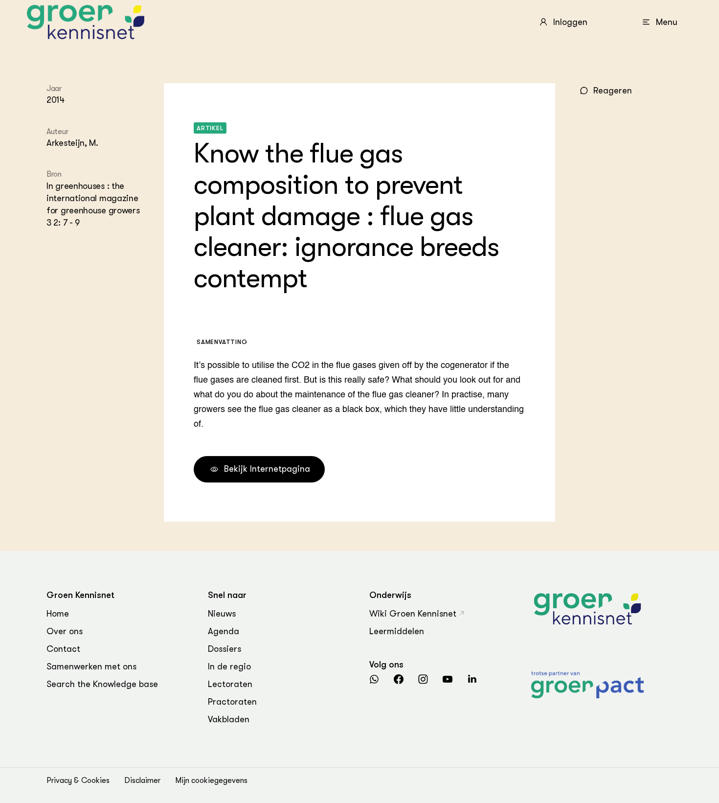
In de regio (229, 666)
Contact (63, 649)
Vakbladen (228, 719)
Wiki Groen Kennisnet (412, 614)
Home (57, 614)
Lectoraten (230, 684)
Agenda (223, 631)
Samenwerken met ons (91, 666)
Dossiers (224, 649)
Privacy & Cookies (78, 780)
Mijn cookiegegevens (211, 780)
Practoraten (232, 702)
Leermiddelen (396, 631)
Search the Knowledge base (102, 684)
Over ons (64, 631)
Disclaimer (142, 780)
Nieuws (222, 614)
